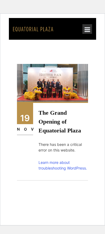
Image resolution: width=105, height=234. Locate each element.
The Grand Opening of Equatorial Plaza (59, 121)
